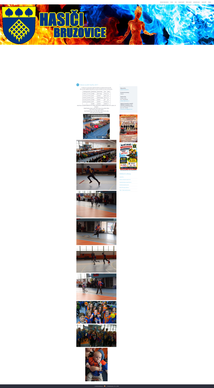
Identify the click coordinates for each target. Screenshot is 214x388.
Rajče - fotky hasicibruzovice (125, 190)
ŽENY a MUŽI (188, 2)
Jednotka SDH (196, 2)
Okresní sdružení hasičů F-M (125, 179)
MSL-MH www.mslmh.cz (124, 187)
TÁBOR (209, 2)
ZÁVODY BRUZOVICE (164, 2)
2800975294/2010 (124, 89)
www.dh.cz (122, 177)
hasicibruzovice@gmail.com (126, 109)
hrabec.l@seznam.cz (124, 100)
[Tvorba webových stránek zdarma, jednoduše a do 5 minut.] (104, 386)
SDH (176, 2)
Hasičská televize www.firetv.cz (125, 182)
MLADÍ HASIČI (181, 2)
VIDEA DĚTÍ (204, 2)
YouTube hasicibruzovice (124, 184)
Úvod (171, 2)
